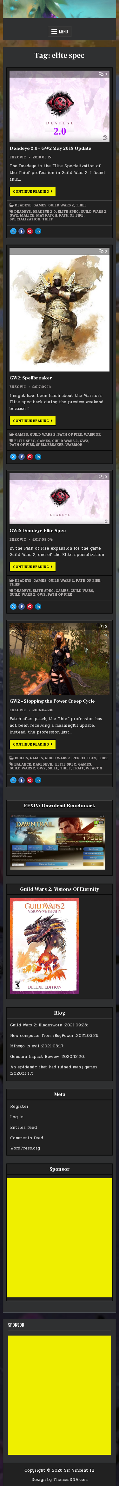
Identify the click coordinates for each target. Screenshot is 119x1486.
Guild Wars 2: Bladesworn (36, 1025)
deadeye (22, 211)
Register (19, 1106)
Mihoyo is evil (24, 1046)
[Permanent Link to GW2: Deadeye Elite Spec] (59, 498)
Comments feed (26, 1138)
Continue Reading (34, 192)
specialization (25, 219)
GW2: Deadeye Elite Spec (38, 531)
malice (27, 215)
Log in (16, 1117)
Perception (84, 758)
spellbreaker (49, 445)
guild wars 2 (93, 211)
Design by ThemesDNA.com (59, 1479)
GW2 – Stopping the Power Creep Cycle (52, 701)
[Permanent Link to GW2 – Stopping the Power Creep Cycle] (59, 659)
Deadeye (23, 205)
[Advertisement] (59, 1237)
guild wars (81, 591)
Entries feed (23, 1127)
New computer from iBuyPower (42, 1035)
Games (39, 205)
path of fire (71, 215)
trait (78, 768)
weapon (94, 768)
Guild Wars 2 (61, 205)
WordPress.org (25, 1148)
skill (53, 768)
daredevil (43, 764)
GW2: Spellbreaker (31, 378)
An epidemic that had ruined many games (53, 1067)
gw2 (14, 215)
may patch (46, 215)
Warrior (92, 434)
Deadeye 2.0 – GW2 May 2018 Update (50, 148)
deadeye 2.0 (44, 211)
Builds (21, 758)
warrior (73, 445)
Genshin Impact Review (34, 1056)
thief (47, 219)
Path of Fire (69, 434)
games (43, 441)
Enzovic (18, 157)
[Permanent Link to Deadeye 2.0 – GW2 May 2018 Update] (59, 106)
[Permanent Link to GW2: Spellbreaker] (59, 310)
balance (22, 764)
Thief (81, 205)
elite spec (68, 211)
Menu (63, 31)
